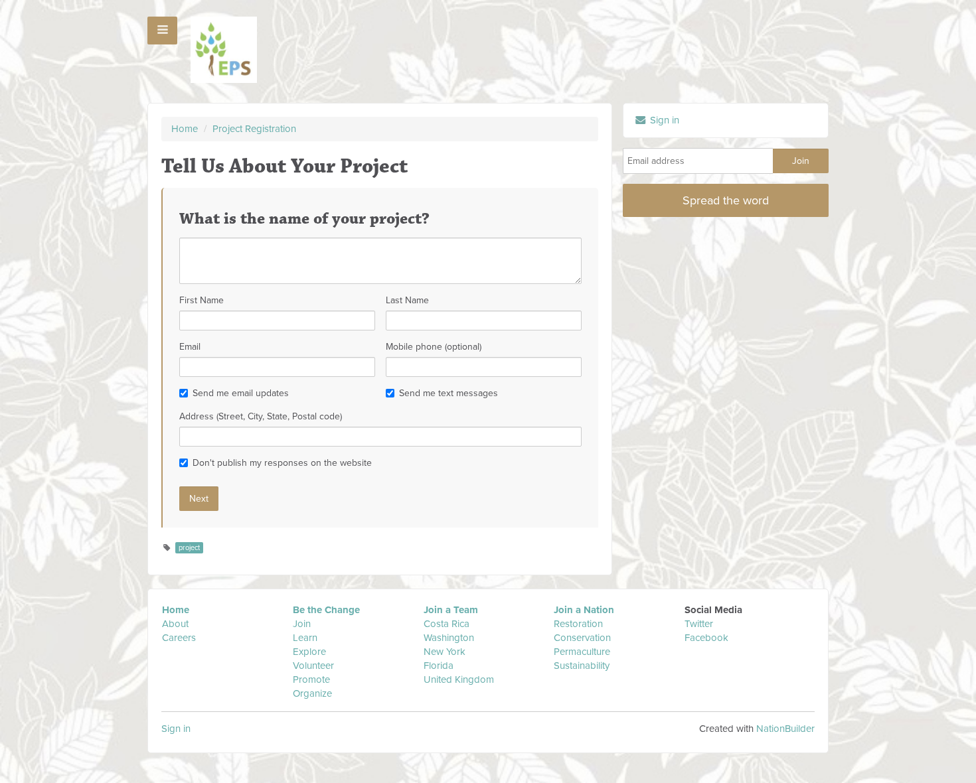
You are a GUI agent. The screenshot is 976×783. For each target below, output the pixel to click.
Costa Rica (446, 624)
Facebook (706, 638)
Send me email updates (241, 393)
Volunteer (313, 666)
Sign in (663, 120)
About (175, 624)
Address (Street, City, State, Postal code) (260, 416)
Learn (305, 638)
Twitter (699, 624)
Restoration (578, 624)
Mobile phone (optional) (433, 346)
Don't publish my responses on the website (282, 462)
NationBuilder (785, 729)
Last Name (407, 300)
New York (444, 652)
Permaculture (582, 652)
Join (302, 624)
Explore (309, 652)
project (189, 547)
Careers (179, 638)
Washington (449, 638)
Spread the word (726, 200)
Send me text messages (448, 393)
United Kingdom (460, 679)
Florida (438, 666)
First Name (201, 300)
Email (190, 346)
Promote (311, 679)
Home (184, 129)
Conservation (582, 638)
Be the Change (326, 610)
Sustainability (582, 666)
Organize (312, 693)
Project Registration (254, 129)
